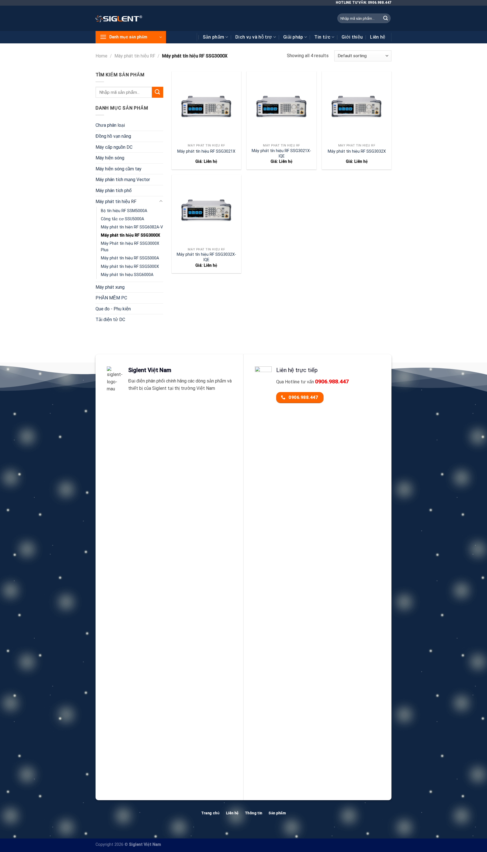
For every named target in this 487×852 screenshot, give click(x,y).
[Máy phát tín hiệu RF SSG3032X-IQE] (206, 209)
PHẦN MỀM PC (111, 298)
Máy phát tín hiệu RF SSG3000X (130, 235)
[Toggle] (161, 201)
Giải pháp (293, 37)
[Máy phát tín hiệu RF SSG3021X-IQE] (281, 106)
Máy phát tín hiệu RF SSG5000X (130, 266)
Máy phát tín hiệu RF (134, 56)
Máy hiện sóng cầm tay (118, 169)
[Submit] (385, 18)
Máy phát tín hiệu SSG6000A (127, 274)
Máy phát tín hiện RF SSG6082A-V (132, 227)
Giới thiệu (352, 37)
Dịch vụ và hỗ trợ (253, 37)
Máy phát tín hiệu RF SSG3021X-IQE (281, 153)
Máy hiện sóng (110, 158)
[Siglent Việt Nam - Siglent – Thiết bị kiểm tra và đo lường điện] (119, 18)
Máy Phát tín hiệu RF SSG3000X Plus (130, 246)
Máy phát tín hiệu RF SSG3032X (357, 151)
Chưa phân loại (110, 125)
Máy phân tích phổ (114, 190)
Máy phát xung (110, 287)
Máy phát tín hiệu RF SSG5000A (130, 258)
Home (101, 56)
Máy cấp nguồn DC (114, 147)
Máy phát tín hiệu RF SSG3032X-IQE (206, 257)
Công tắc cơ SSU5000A (122, 219)
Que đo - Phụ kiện (113, 309)
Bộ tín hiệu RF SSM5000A (124, 210)
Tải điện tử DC (110, 319)
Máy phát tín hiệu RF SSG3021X (206, 151)
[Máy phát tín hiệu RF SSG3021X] (206, 106)
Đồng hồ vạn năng (113, 136)
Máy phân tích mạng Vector (123, 179)
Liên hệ (377, 37)
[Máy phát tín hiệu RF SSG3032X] (356, 106)
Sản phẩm (213, 37)
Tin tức (322, 37)
